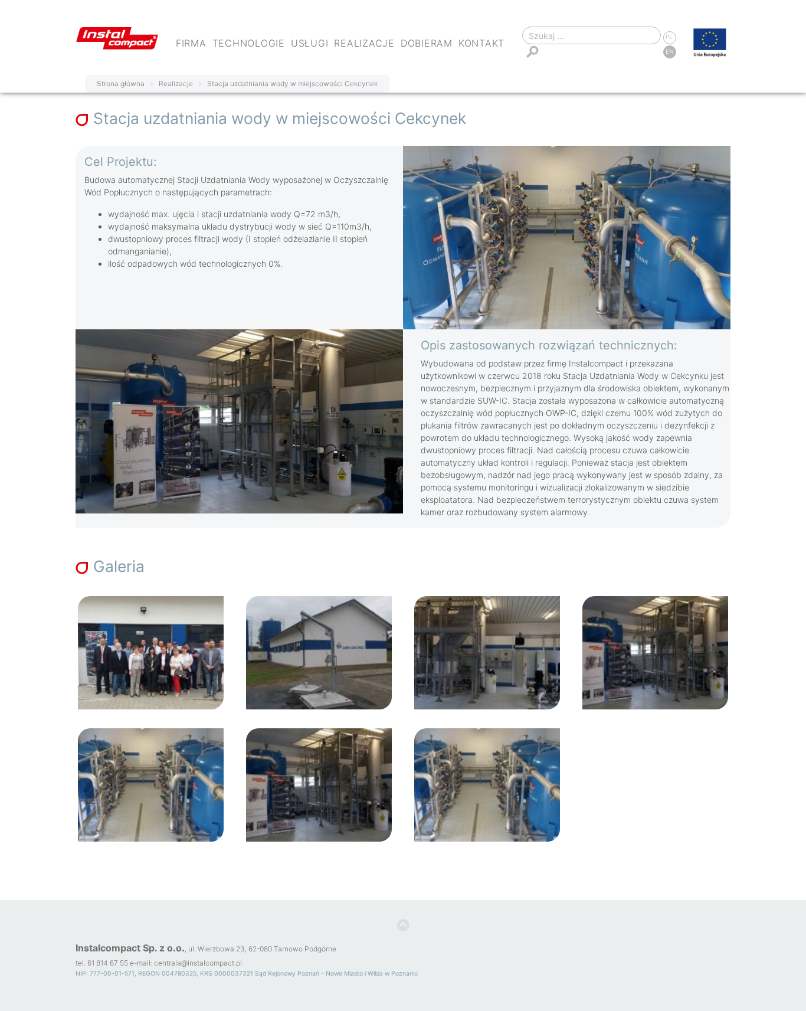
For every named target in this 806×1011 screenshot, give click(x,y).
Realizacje (364, 43)
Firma (191, 43)
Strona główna (121, 83)
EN (670, 51)
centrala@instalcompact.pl (198, 962)
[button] (403, 925)
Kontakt (481, 43)
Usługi (310, 43)
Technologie (248, 43)
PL (669, 36)
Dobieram (427, 43)
